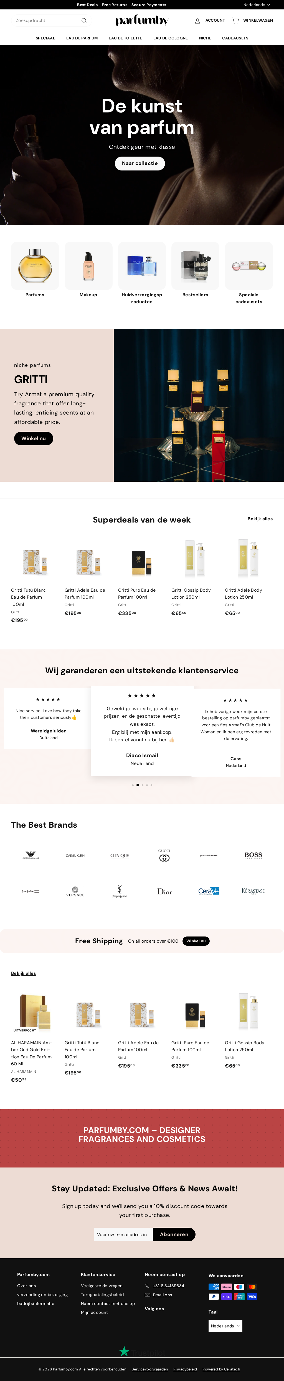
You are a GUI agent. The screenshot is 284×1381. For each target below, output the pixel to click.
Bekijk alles (260, 519)
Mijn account (94, 1312)
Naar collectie (140, 163)
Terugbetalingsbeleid (102, 1294)
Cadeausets (235, 38)
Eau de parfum (82, 38)
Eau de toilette (125, 38)
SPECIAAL (45, 38)
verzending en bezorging (42, 1294)
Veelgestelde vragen (102, 1286)
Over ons (26, 1286)
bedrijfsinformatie (35, 1303)
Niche (205, 38)
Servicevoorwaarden (150, 1369)
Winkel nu (33, 438)
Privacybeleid (185, 1369)
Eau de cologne (170, 38)
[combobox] (51, 20)
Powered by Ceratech (221, 1369)
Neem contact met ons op (108, 1303)
